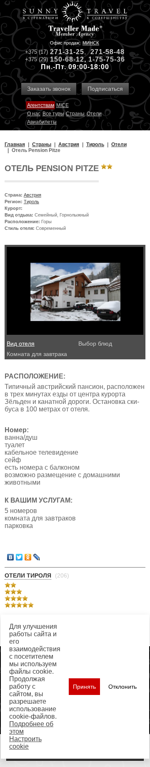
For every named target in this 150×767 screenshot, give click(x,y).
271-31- (63, 51)
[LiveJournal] (36, 557)
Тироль (31, 201)
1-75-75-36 (106, 59)
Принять (84, 686)
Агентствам (40, 105)
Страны (75, 114)
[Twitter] (19, 557)
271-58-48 (107, 51)
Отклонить (122, 686)
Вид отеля (21, 343)
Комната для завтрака (37, 354)
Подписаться (105, 88)
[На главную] (75, 12)
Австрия (32, 194)
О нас (33, 114)
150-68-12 (67, 59)
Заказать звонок (48, 88)
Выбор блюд (95, 343)
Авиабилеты (42, 122)
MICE (62, 105)
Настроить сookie (25, 742)
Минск (90, 42)
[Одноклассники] (28, 557)
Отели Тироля (28, 575)
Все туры (53, 114)
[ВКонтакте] (10, 557)
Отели (94, 114)
